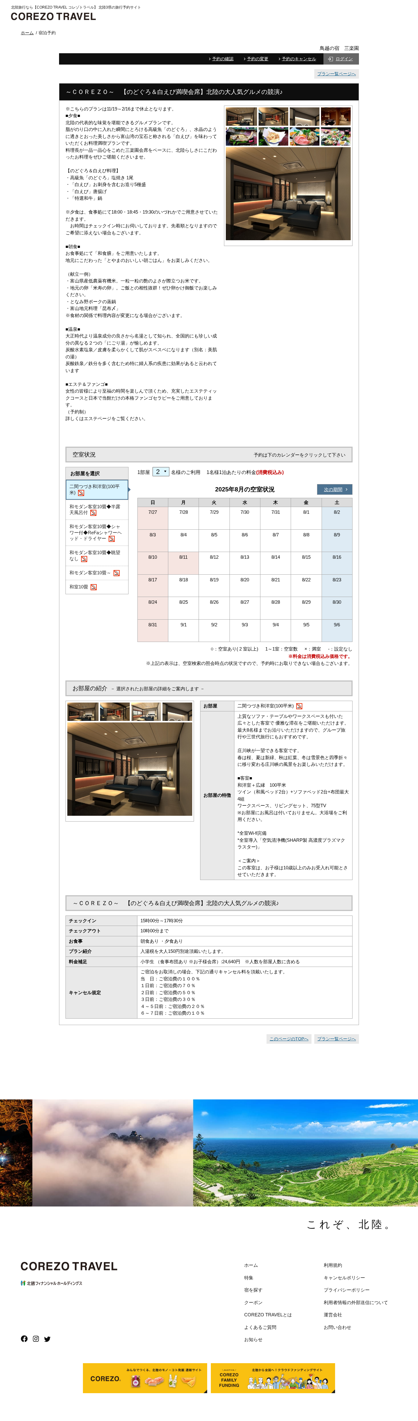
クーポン (253, 1302)
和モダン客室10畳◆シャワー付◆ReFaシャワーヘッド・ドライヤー (95, 532)
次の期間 (333, 489)
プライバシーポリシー (347, 1289)
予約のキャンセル (299, 58)
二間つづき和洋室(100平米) (94, 489)
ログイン (344, 58)
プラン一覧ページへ (336, 73)
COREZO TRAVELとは (268, 1314)
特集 (248, 1277)
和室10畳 (78, 586)
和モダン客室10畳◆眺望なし (94, 555)
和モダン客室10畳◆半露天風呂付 (94, 509)
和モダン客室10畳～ (90, 572)
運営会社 (333, 1314)
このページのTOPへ (289, 1038)
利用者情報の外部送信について (356, 1302)
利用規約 (333, 1265)
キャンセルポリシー (344, 1277)
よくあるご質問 (260, 1327)
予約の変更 (257, 58)
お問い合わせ (337, 1327)
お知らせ (253, 1339)
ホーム (251, 1265)
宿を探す (253, 1289)
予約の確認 (222, 58)
